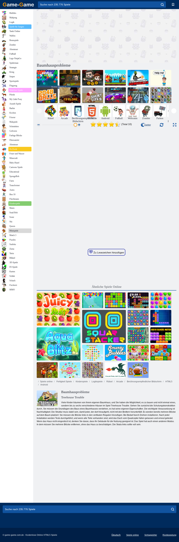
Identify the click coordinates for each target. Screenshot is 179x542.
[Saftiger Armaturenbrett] (58, 309)
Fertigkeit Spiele (64, 381)
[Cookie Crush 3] (92, 352)
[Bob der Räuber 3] (69, 78)
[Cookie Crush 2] (69, 370)
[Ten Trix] (160, 318)
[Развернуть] (174, 124)
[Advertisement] (71, 35)
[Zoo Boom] (160, 352)
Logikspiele (97, 381)
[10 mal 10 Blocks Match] (160, 335)
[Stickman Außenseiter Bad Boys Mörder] (138, 78)
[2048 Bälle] (47, 95)
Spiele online (46, 381)
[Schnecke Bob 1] (138, 370)
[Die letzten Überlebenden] (92, 78)
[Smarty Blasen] (115, 352)
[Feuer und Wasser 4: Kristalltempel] (138, 95)
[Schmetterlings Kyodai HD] (92, 370)
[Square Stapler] (104, 326)
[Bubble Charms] (92, 300)
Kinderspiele (81, 381)
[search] (162, 4)
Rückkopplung (169, 535)
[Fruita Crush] (138, 318)
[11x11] (115, 300)
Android (44, 384)
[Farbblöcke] (138, 300)
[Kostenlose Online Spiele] (18, 4)
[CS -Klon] (69, 95)
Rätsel (109, 381)
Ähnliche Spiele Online (106, 286)
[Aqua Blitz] (58, 343)
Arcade (119, 381)
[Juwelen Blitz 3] (138, 335)
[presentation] (39, 110)
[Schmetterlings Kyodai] (160, 95)
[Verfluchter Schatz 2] (47, 370)
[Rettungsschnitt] (160, 78)
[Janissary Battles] (115, 78)
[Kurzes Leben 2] (92, 95)
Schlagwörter (150, 535)
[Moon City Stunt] (115, 95)
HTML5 (168, 381)
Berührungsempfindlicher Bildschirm (144, 381)
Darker (147, 125)
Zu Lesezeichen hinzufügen (108, 252)
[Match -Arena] (160, 300)
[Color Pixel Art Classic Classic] (115, 370)
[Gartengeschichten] (138, 352)
